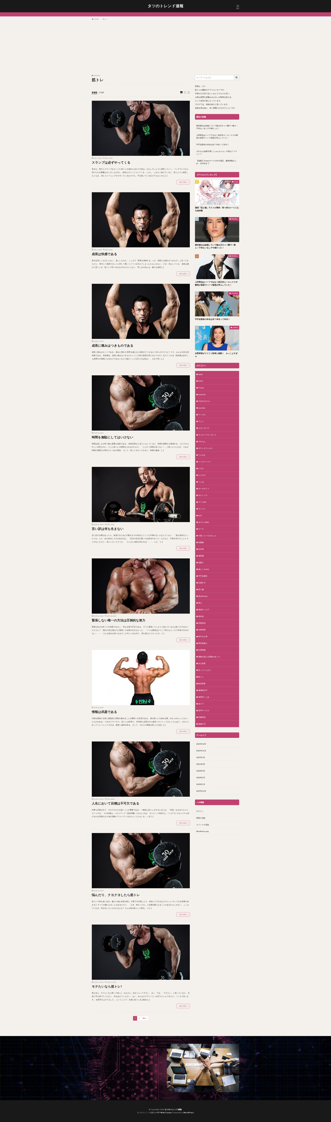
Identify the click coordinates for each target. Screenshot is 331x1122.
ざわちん (202, 441)
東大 (200, 603)
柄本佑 (201, 616)
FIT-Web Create (164, 1112)
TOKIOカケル (204, 401)
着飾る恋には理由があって (209, 657)
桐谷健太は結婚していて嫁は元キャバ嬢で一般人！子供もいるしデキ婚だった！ (217, 127)
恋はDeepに (203, 596)
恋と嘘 (236, 182)
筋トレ (105, 19)
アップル (202, 414)
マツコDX (202, 502)
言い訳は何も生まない (108, 528)
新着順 (94, 92)
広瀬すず (202, 583)
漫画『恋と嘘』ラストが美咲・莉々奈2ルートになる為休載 (217, 209)
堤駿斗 (201, 562)
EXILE (200, 381)
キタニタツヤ (203, 428)
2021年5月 (200, 757)
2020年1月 (200, 784)
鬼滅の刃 (202, 724)
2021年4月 (200, 764)
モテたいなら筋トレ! (107, 986)
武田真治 (202, 623)
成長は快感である (104, 254)
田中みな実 (202, 636)
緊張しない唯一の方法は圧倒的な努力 (118, 620)
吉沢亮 (201, 549)
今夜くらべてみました (207, 535)
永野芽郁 (235, 327)
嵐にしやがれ (203, 569)
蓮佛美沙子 (202, 690)
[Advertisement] (165, 48)
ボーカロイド (203, 488)
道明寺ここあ (203, 697)
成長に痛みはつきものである (112, 345)
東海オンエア (203, 609)
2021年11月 (201, 751)
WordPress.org (202, 831)
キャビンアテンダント (207, 435)
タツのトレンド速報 (165, 6)
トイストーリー (204, 462)
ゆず (200, 515)
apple (200, 374)
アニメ (201, 421)
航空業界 (202, 683)
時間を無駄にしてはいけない (112, 437)
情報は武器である (104, 712)
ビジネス (202, 475)
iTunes (201, 388)
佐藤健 (201, 542)
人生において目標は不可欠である (115, 803)
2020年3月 (200, 771)
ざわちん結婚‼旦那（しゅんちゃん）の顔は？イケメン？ (216, 152)
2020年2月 (200, 777)
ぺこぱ (201, 482)
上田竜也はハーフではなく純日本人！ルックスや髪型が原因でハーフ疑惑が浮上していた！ (217, 136)
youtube (201, 408)
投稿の (200, 818)
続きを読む (183, 182)
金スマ (201, 704)
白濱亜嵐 (202, 650)
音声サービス (203, 710)
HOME (96, 19)
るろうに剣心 (203, 522)
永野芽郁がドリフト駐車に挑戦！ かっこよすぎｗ (216, 354)
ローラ (201, 529)
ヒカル (201, 468)
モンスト (202, 509)
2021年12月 (201, 744)
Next (144, 1018)
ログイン (200, 811)
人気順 (101, 92)
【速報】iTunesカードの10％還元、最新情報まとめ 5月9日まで (216, 162)
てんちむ (202, 455)
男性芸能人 (234, 219)
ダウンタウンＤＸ (205, 448)
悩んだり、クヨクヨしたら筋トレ (116, 895)
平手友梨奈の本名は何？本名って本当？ (212, 144)
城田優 (201, 556)
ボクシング (202, 495)
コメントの (202, 824)
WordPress (188, 1112)
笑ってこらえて (204, 670)
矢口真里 (202, 663)
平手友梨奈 (234, 293)
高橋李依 (202, 717)
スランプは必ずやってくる (111, 162)
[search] (236, 77)
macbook (202, 394)
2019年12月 (201, 791)
